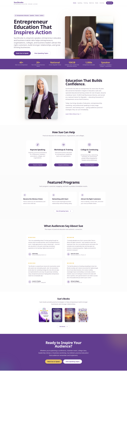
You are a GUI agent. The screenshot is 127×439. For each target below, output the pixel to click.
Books (96, 3)
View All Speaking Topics (62, 211)
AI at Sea (102, 3)
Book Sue (109, 3)
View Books (62, 326)
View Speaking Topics (41, 53)
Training (86, 3)
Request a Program (89, 165)
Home (74, 3)
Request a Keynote (37, 165)
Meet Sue (91, 3)
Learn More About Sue (72, 114)
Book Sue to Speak (22, 53)
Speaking (80, 3)
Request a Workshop (63, 165)
